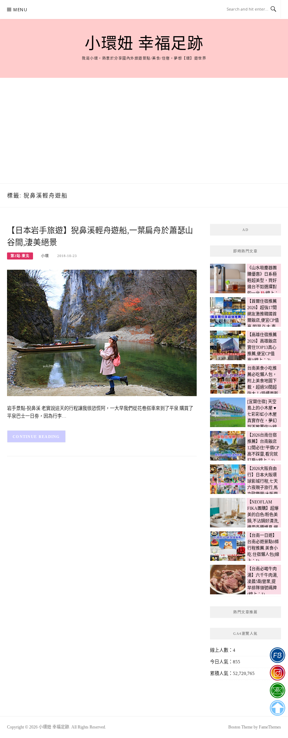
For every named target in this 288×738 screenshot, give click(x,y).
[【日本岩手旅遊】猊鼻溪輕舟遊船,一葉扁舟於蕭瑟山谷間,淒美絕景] (102, 332)
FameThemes (270, 727)
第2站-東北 (20, 256)
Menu (20, 10)
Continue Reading (36, 436)
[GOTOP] (277, 708)
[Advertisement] (144, 130)
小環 (45, 256)
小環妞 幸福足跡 (144, 43)
